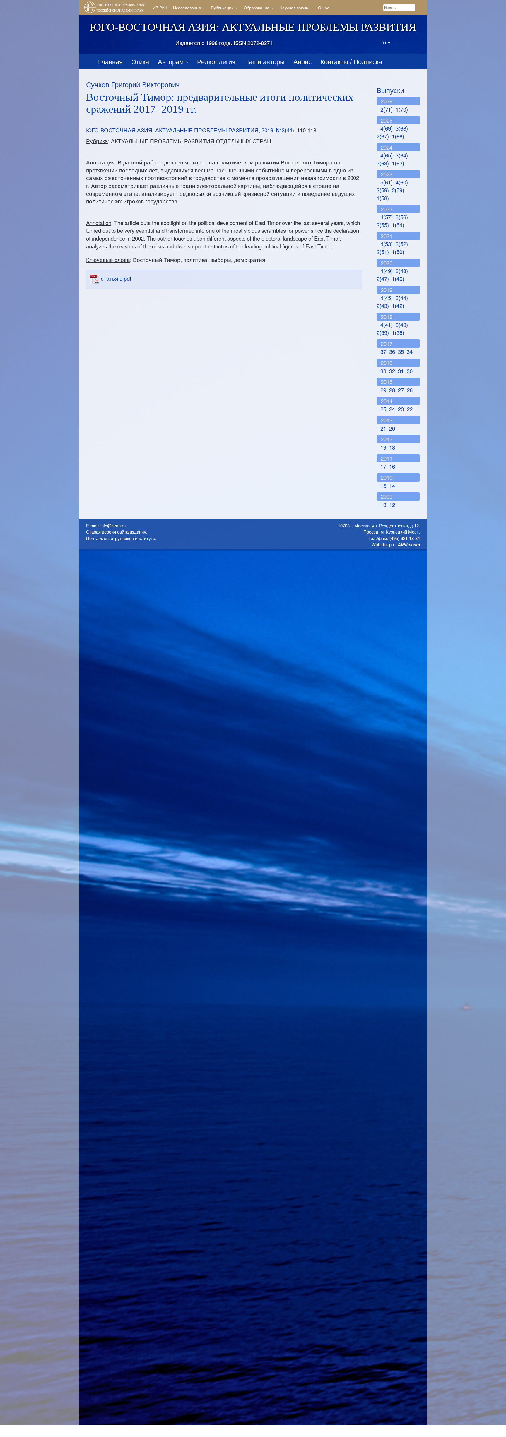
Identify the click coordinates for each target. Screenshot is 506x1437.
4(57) (386, 217)
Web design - (396, 544)
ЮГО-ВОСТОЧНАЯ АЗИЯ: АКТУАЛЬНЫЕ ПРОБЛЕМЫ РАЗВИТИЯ (172, 130)
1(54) (398, 225)
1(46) (398, 278)
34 (410, 351)
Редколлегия (216, 61)
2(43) (383, 305)
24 (392, 409)
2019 (267, 130)
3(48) (402, 271)
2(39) (383, 332)
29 (383, 390)
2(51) (383, 251)
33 (383, 371)
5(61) (386, 182)
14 (392, 485)
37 (383, 351)
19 (383, 447)
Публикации (223, 8)
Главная (110, 61)
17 (383, 466)
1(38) (398, 332)
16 (392, 466)
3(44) (402, 297)
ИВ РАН (160, 8)
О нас (324, 8)
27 (401, 390)
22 (410, 409)
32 (392, 371)
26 (410, 390)
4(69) (386, 128)
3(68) (402, 128)
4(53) (386, 244)
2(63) (383, 163)
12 (392, 504)
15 (383, 485)
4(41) (386, 324)
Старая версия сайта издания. (116, 532)
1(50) (398, 251)
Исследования (187, 8)
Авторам (171, 61)
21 (383, 428)
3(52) (402, 244)
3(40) (402, 324)
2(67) (383, 136)
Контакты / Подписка (351, 61)
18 (392, 447)
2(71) (386, 109)
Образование (257, 8)
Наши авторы (264, 61)
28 (392, 390)
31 (401, 371)
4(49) (386, 271)
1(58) (383, 198)
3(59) (383, 190)
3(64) (402, 155)
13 (383, 504)
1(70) (402, 109)
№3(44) (285, 130)
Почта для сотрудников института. (121, 538)
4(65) (386, 155)
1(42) (398, 305)
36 (392, 351)
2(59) (398, 190)
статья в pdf (115, 278)
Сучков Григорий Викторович (133, 84)
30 (410, 371)
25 (383, 409)
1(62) (398, 163)
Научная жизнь (294, 8)
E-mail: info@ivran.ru (106, 525)
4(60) (402, 182)
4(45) (386, 297)
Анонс (302, 61)
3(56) (402, 217)
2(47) (383, 278)
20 (392, 428)
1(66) (398, 136)
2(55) (383, 225)
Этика (140, 61)
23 (401, 409)
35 (401, 351)
